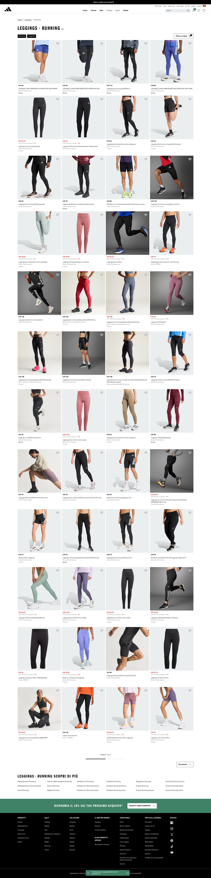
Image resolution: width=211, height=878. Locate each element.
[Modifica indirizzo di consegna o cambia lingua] (204, 6)
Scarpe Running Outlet (174, 786)
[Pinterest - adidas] (181, 841)
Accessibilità (136, 873)
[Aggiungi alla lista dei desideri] (57, 44)
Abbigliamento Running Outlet (29, 786)
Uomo (85, 10)
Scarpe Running (142, 786)
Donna (93, 10)
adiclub (193, 6)
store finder (158, 6)
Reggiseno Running (143, 781)
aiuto (164, 6)
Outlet (125, 10)
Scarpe (109, 10)
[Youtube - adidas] (181, 853)
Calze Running (23, 790)
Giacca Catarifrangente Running (59, 781)
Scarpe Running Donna (145, 790)
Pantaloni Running (113, 781)
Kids (101, 10)
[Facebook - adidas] (181, 823)
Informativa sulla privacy (108, 873)
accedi (199, 6)
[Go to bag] (204, 10)
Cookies (96, 873)
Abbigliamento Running (27, 781)
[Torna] (7, 9)
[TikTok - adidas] (181, 847)
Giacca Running (53, 786)
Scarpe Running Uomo (174, 790)
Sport (118, 10)
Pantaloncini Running (85, 781)
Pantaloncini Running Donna (88, 786)
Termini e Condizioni (124, 873)
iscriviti (187, 6)
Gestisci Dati (88, 873)
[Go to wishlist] (198, 10)
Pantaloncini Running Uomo (87, 790)
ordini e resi (171, 6)
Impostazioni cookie (76, 873)
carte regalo (180, 6)
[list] (96, 36)
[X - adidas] (181, 835)
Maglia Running (53, 790)
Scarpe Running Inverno (175, 781)
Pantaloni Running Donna (116, 786)
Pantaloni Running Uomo (116, 790)
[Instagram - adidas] (181, 829)
